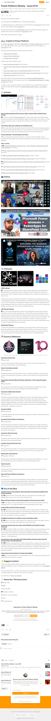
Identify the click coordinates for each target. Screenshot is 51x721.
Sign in (47, 2)
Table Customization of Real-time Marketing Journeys (16, 155)
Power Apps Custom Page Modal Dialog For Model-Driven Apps (19, 170)
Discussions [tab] (11, 660)
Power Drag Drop (19, 117)
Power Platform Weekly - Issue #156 (11, 664)
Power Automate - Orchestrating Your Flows (14, 134)
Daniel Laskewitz (22, 11)
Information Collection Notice (25, 697)
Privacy (26, 711)
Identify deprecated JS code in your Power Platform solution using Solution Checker (23, 162)
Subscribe (42, 2)
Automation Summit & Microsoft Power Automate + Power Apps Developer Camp (24, 380)
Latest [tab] (6, 660)
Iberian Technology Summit (9, 368)
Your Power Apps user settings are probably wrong (16, 125)
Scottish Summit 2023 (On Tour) (11, 443)
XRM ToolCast (5, 288)
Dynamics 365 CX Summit (9, 433)
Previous (6, 634)
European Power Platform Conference (12, 419)
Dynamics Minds (6, 409)
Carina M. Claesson (14, 11)
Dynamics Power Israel (8, 358)
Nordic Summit (5, 464)
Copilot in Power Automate (10, 54)
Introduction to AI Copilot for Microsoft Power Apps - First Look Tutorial (21, 73)
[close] (38, 674)
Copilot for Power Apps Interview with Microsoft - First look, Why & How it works (23, 67)
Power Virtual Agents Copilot (10, 64)
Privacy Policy (35, 697)
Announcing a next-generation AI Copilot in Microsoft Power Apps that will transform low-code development (24, 539)
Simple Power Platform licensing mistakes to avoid (15, 173)
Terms (30, 711)
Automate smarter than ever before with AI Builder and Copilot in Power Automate (23, 525)
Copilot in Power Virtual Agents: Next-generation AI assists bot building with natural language (24, 492)
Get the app (32, 715)
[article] (25, 666)
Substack (19, 718)
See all (3, 688)
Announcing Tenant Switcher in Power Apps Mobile (16, 553)
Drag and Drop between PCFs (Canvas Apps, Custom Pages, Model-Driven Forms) (23, 114)
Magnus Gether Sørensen (38, 11)
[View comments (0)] (7, 15)
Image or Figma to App (36, 44)
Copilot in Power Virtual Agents (11, 56)
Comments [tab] (4, 643)
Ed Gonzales (28, 11)
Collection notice (36, 711)
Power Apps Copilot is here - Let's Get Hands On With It (17, 71)
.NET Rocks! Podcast (7, 309)
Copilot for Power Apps (9, 75)
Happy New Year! (5, 665)
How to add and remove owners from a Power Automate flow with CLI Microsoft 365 (25, 151)
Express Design (24, 44)
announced (38, 25)
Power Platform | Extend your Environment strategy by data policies (19, 167)
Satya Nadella (32, 80)
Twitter (12, 576)
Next (46, 634)
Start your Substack (22, 715)
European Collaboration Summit (11, 391)
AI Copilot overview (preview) (10, 58)
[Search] (48, 660)
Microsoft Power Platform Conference (12, 474)
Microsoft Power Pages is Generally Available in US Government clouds (22, 500)
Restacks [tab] (10, 643)
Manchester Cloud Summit (9, 453)
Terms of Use (31, 696)
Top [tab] (2, 660)
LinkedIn (19, 576)
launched (25, 31)
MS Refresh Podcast (7, 325)
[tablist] (7, 644)
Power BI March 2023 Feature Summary (13, 507)
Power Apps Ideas (8, 44)
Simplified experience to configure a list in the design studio (19, 518)
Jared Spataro (39, 80)
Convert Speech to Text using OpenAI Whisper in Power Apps (18, 159)
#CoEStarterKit (21, 30)
